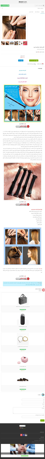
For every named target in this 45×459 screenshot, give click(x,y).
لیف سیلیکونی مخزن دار (23, 366)
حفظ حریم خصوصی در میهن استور (39, 440)
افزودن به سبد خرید (33, 60)
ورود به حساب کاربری (25, 455)
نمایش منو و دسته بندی (39, 5)
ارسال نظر (42, 420)
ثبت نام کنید (18, 455)
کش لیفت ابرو (27, 283)
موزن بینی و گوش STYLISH (23, 326)
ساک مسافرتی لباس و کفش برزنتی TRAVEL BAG (23, 306)
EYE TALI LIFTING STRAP (30, 284)
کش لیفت (37, 284)
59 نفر (20, 60)
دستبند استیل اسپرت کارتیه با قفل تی (23, 346)
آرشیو (40, 290)
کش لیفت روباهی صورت (21, 283)
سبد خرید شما (5, 5)
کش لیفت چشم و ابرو (12, 283)
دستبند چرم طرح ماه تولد (23, 386)
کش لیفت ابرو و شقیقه (34, 283)
